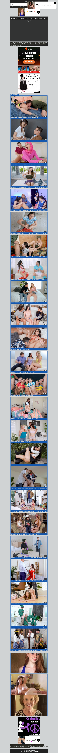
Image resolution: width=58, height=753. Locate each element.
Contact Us (36, 751)
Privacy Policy (29, 751)
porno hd (32, 745)
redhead (45, 42)
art (33, 43)
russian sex (27, 745)
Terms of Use (22, 751)
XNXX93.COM (29, 1)
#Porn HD (22, 6)
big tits (36, 42)
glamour (36, 43)
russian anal (37, 745)
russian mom (27, 747)
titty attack (18, 45)
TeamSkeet (13, 42)
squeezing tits (20, 43)
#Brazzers (14, 6)
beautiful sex (30, 43)
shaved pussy (14, 43)
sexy (26, 746)
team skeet (13, 45)
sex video (12, 745)
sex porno (12, 746)
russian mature (40, 746)
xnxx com (19, 747)
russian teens (13, 747)
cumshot (40, 42)
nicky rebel (28, 42)
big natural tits (42, 43)
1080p (33, 42)
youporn (17, 746)
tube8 (22, 747)
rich (25, 43)
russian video (22, 746)
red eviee (23, 42)
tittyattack (18, 42)
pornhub (46, 746)
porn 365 (29, 746)
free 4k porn (17, 745)
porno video (34, 746)
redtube (42, 745)
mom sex (23, 745)
